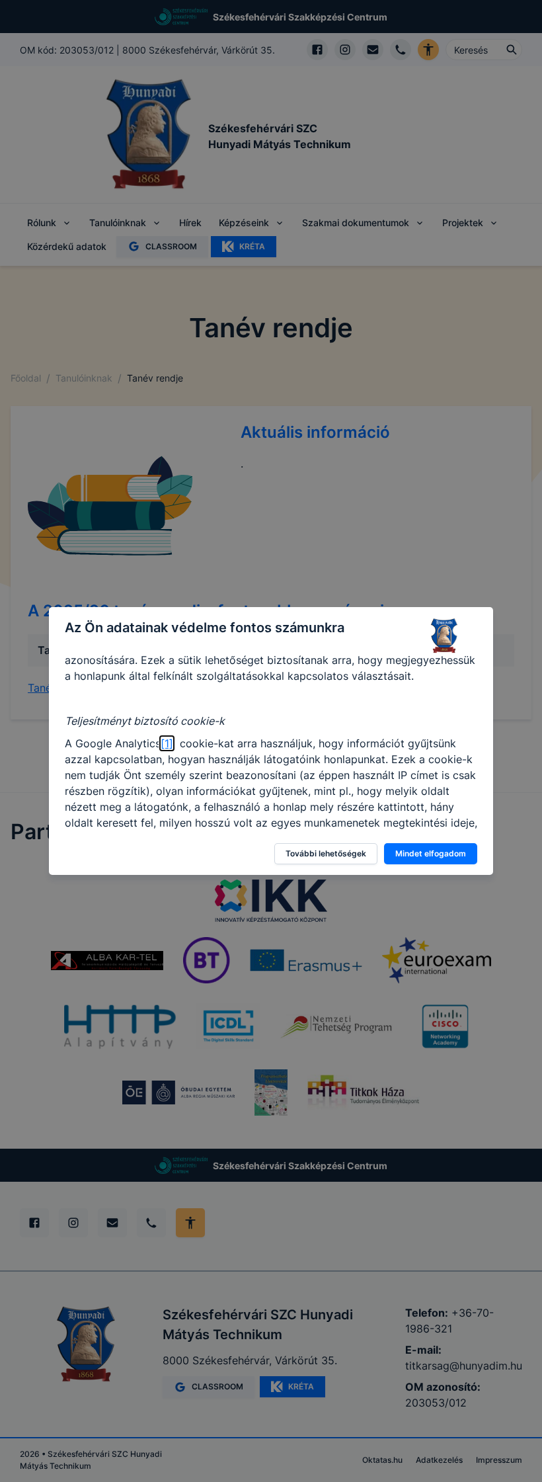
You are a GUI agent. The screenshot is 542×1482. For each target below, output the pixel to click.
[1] (167, 743)
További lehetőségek (326, 853)
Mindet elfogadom (430, 853)
